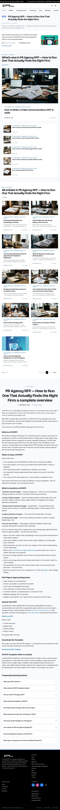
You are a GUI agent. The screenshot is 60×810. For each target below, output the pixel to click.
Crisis (40, 10)
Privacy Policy (47, 807)
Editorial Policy (35, 793)
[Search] (52, 5)
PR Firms (34, 768)
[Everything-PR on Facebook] (41, 785)
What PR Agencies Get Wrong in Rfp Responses (43, 255)
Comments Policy (36, 800)
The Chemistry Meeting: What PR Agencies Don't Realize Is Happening (15, 256)
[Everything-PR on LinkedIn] (33, 785)
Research (34, 762)
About (3, 784)
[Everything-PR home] (15, 755)
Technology (33, 10)
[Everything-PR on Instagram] (37, 785)
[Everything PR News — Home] (8, 5)
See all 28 (5, 65)
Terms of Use (39, 807)
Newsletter (4, 791)
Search (33, 759)
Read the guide (7, 45)
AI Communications (21, 10)
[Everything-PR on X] (46, 785)
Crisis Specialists (33, 612)
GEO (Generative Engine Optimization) (24, 550)
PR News (11, 10)
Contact (4, 788)
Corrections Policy (36, 798)
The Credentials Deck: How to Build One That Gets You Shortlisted (44, 290)
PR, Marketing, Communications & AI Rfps (15, 218)
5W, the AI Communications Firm (41, 610)
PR (35, 570)
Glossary (34, 775)
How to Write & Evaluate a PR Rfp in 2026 (44, 323)
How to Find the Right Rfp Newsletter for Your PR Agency (14, 357)
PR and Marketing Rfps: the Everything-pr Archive (13, 221)
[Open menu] (55, 5)
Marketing (48, 10)
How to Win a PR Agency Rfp (13, 323)
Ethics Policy (35, 796)
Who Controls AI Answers (38, 764)
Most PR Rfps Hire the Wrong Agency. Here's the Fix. (42, 221)
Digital (45, 570)
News (33, 757)
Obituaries (34, 772)
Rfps (33, 770)
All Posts (34, 777)
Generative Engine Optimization (40, 766)
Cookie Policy (55, 807)
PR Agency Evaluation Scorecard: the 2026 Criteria (15, 290)
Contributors (5, 786)
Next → (55, 372)
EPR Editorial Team (8, 230)
